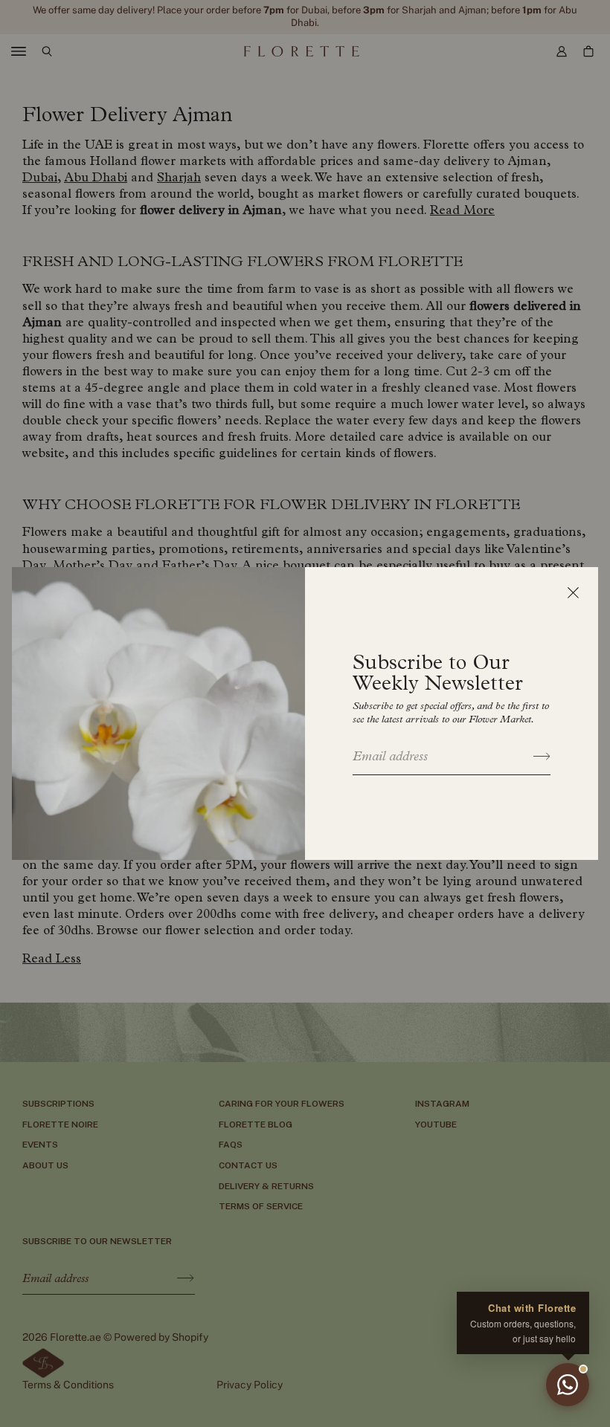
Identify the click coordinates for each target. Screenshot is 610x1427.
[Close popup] (573, 592)
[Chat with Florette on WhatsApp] (567, 1384)
